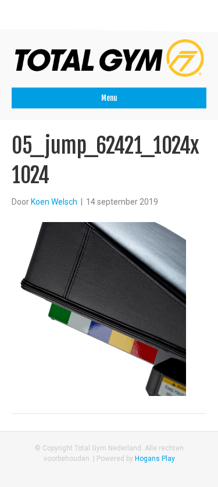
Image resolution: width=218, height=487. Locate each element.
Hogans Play (155, 459)
